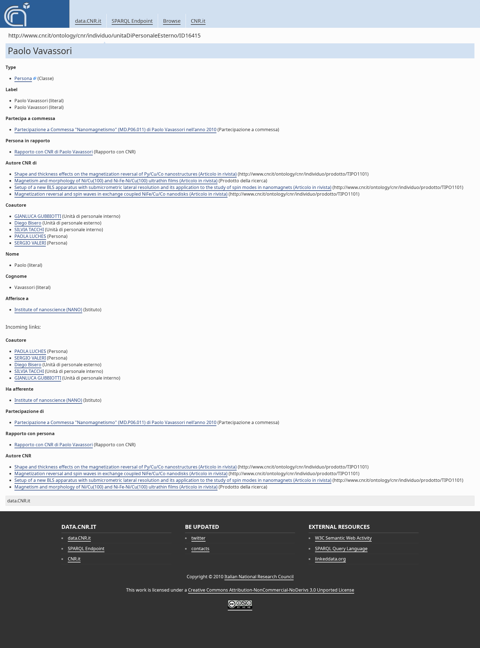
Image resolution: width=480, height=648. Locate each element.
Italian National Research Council (259, 577)
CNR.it (198, 21)
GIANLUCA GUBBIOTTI (37, 216)
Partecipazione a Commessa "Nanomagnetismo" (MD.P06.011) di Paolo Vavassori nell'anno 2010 (115, 129)
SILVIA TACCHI (29, 229)
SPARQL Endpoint (132, 21)
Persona (23, 78)
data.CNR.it (88, 21)
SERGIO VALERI (30, 243)
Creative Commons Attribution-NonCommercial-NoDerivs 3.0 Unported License (271, 590)
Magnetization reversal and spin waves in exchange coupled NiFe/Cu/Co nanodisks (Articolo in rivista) (121, 194)
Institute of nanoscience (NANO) (48, 309)
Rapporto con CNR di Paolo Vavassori (53, 152)
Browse (172, 21)
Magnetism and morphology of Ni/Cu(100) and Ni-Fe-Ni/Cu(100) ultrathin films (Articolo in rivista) (116, 181)
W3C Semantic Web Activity (343, 538)
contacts (200, 548)
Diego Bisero (27, 223)
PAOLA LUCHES (30, 236)
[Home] (34, 14)
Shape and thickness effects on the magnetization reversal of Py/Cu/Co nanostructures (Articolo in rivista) (125, 174)
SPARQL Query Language (341, 548)
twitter (198, 538)
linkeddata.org (330, 559)
